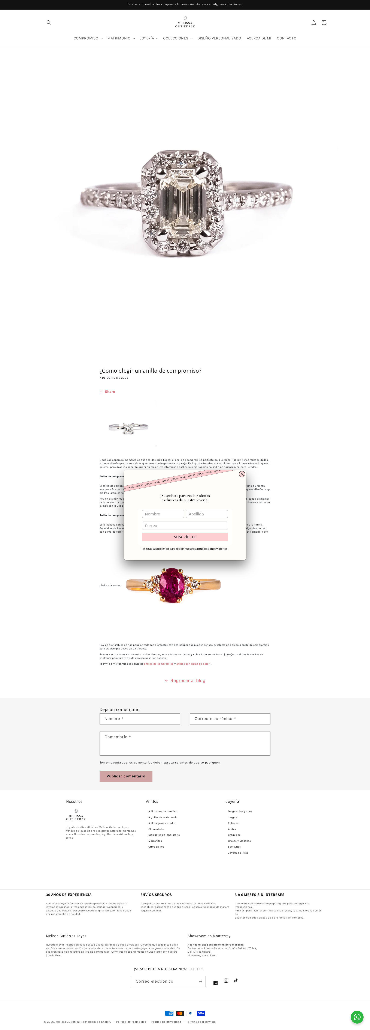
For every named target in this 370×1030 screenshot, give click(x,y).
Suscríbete (185, 537)
